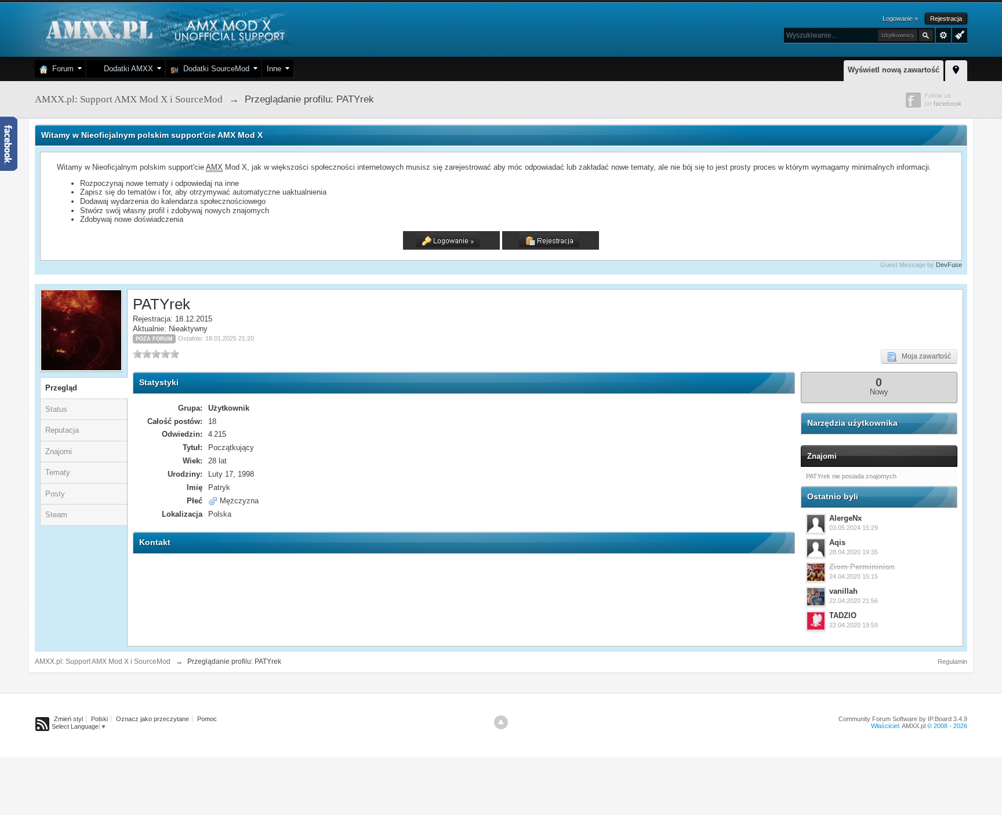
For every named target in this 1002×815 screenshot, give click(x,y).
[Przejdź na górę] (501, 722)
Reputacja (62, 430)
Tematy (57, 472)
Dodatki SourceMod (214, 68)
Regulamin (952, 661)
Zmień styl (68, 718)
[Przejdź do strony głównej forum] (164, 28)
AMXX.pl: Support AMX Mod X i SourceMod (102, 661)
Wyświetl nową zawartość (893, 69)
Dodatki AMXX (126, 68)
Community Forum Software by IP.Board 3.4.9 (902, 718)
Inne (274, 68)
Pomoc (207, 718)
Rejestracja (946, 18)
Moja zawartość (923, 356)
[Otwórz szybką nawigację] (956, 69)
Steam (56, 514)
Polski (99, 718)
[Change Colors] (958, 34)
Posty (55, 493)
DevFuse (949, 264)
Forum (61, 68)
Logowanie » (900, 18)
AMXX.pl (913, 725)
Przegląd (61, 387)
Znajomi (58, 451)
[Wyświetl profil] (816, 523)
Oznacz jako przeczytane (152, 718)
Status (56, 409)
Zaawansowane (943, 35)
